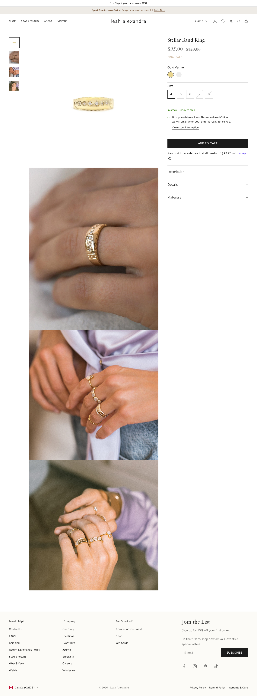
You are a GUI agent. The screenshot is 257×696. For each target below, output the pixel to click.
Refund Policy (217, 687)
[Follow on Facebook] (184, 666)
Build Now (159, 10)
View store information (185, 127)
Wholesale (68, 670)
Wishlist (13, 670)
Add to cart (207, 143)
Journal (66, 649)
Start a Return (17, 656)
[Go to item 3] (14, 72)
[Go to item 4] (14, 85)
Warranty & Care (238, 687)
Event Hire (68, 643)
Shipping (14, 643)
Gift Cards (122, 643)
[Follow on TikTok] (216, 666)
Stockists (68, 656)
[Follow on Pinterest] (205, 666)
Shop (12, 21)
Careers (67, 663)
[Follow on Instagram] (194, 666)
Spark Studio (30, 21)
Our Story (68, 629)
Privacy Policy (197, 687)
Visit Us (62, 21)
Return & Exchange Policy (24, 649)
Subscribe (235, 652)
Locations (68, 636)
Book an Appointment (129, 629)
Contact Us (16, 629)
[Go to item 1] (14, 42)
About (48, 21)
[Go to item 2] (14, 57)
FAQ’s (12, 636)
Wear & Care (16, 663)
